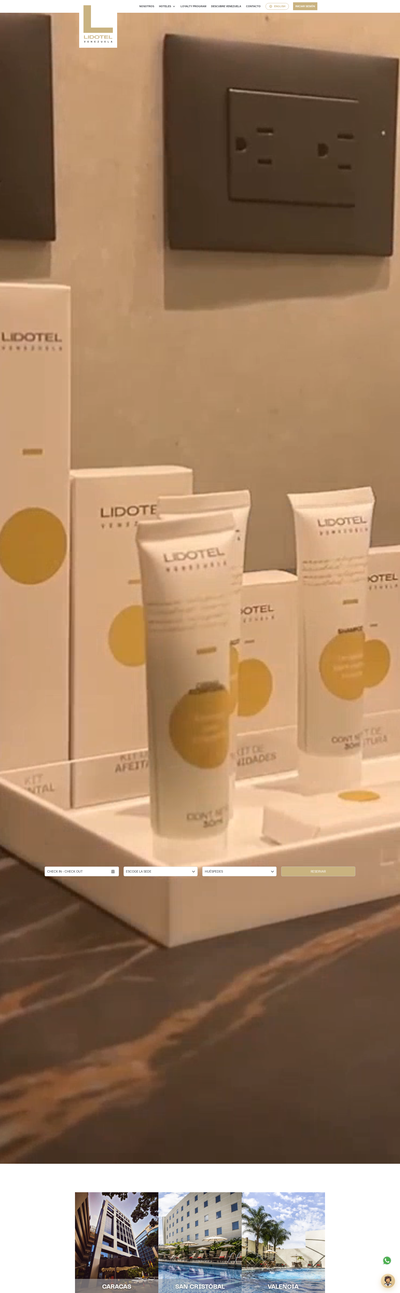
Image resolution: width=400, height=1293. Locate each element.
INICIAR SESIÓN (305, 6)
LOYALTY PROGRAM (193, 6)
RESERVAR (318, 871)
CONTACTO (253, 6)
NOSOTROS (146, 6)
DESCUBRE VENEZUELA (226, 6)
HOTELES (165, 6)
